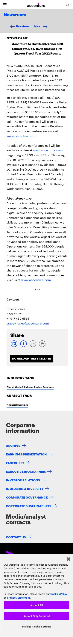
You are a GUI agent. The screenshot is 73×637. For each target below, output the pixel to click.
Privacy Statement (19, 597)
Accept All (36, 605)
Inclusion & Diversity (24, 488)
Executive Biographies (26, 471)
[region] (36, 595)
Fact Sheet (15, 463)
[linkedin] (14, 346)
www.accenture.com (21, 136)
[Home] (36, 4)
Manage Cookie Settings (36, 626)
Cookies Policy (58, 593)
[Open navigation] (5, 4)
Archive (13, 445)
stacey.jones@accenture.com (28, 323)
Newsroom (15, 15)
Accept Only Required (36, 616)
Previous (22, 26)
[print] (42, 346)
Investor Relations (23, 480)
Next (38, 26)
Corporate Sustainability (28, 506)
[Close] (68, 559)
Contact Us (16, 537)
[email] (32, 346)
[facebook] (23, 346)
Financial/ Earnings (17, 404)
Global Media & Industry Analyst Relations (30, 387)
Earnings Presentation (26, 454)
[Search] (67, 4)
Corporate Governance (27, 497)
